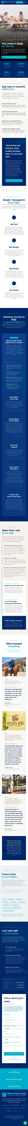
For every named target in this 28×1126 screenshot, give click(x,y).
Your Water (6, 1105)
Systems (23, 1105)
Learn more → (14, 512)
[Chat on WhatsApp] (25, 1123)
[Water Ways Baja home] (8, 2)
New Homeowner (15, 1105)
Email (5, 1031)
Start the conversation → (14, 1053)
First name (7, 1014)
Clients (22, 1108)
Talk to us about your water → (14, 410)
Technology (15, 1108)
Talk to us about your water (14, 57)
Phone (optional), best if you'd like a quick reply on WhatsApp (13, 1026)
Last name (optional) (9, 1020)
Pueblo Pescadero (13, 830)
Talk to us (19, 2)
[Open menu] (25, 2)
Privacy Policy (16, 1118)
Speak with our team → (14, 358)
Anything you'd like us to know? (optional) (12, 1043)
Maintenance (7, 1108)
